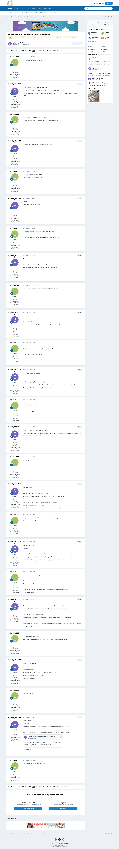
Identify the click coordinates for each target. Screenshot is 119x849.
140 (33, 50)
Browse (10, 8)
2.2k (15, 71)
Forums (9, 12)
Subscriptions (47, 8)
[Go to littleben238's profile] (15, 62)
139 (30, 50)
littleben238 (14, 57)
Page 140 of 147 (65, 50)
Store (33, 8)
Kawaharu (95, 37)
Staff (36, 12)
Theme (52, 843)
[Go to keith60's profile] (102, 38)
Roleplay (26, 44)
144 (47, 50)
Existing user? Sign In (97, 3)
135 (16, 50)
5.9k (15, 99)
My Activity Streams (27, 12)
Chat (28, 8)
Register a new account (28, 808)
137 (23, 50)
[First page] (8, 51)
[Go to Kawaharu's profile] (89, 38)
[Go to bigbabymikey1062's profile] (10, 44)
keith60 (107, 37)
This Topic (104, 8)
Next (54, 50)
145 (50, 50)
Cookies (66, 843)
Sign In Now (63, 808)
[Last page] (58, 51)
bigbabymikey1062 (19, 43)
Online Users (43, 12)
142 (40, 50)
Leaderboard (52, 12)
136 (19, 50)
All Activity (16, 12)
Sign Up (109, 3)
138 (26, 50)
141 (36, 50)
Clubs (39, 8)
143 (43, 50)
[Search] (111, 8)
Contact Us (60, 843)
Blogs (22, 8)
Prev (12, 50)
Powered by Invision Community (59, 846)
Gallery (16, 8)
